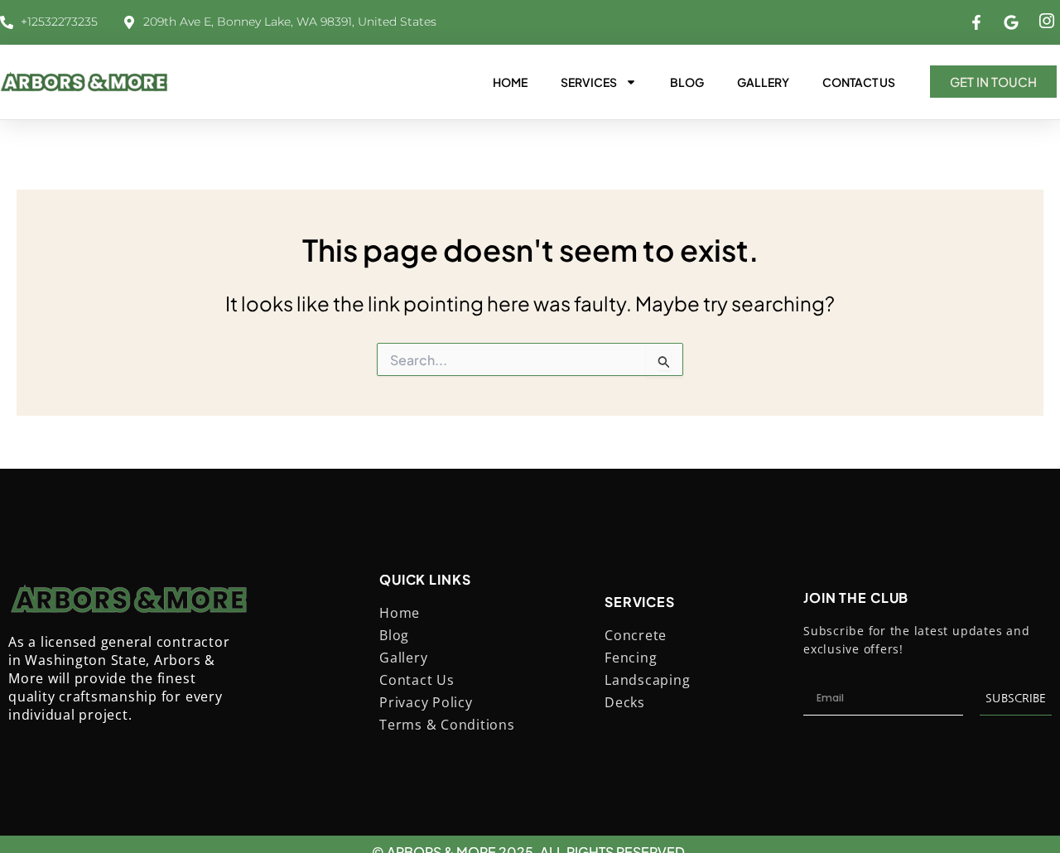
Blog (687, 82)
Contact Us (858, 82)
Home (510, 82)
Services (589, 82)
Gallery (763, 82)
